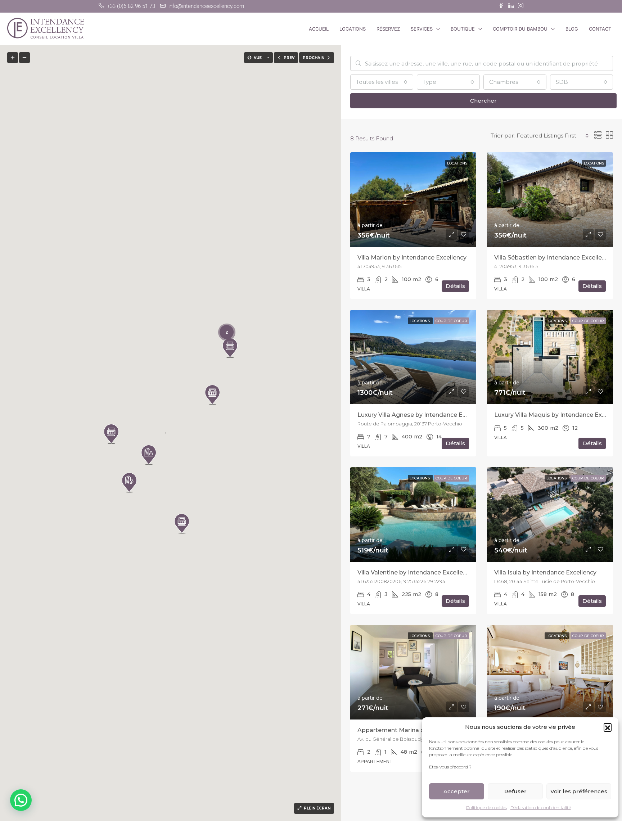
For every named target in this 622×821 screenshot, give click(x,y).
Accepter (456, 791)
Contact (600, 29)
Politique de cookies (486, 807)
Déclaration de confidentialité (540, 807)
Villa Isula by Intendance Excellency (545, 572)
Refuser (515, 791)
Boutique (463, 29)
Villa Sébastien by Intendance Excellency (553, 257)
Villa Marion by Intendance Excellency (411, 257)
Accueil (319, 29)
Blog (571, 29)
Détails (455, 286)
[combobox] (381, 82)
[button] (607, 727)
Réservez (388, 29)
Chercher (483, 100)
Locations (352, 29)
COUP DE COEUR (451, 321)
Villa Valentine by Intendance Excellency (415, 572)
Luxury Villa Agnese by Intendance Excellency (423, 414)
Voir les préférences (578, 791)
